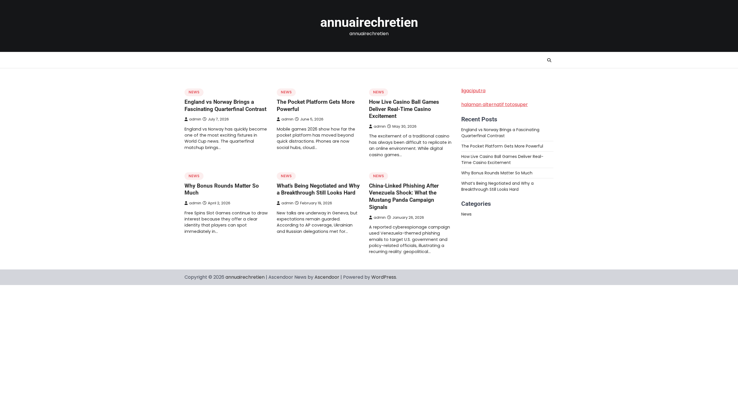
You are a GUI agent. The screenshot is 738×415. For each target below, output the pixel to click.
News (194, 92)
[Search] (549, 60)
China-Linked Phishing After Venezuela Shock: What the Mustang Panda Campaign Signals (404, 196)
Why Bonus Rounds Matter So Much (496, 173)
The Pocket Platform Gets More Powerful (502, 146)
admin (195, 119)
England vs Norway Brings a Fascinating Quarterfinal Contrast (225, 105)
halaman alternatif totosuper (494, 104)
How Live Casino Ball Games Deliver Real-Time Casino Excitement (404, 109)
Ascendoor (327, 277)
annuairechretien (369, 22)
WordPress (383, 277)
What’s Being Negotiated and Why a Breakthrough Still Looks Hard (318, 189)
